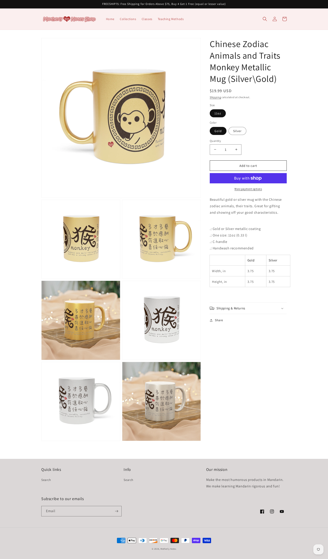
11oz (217, 113)
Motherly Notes (168, 548)
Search (46, 480)
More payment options (248, 188)
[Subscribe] (116, 511)
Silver (237, 131)
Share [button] (219, 320)
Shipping (215, 97)
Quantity (215, 141)
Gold (218, 131)
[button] (265, 19)
